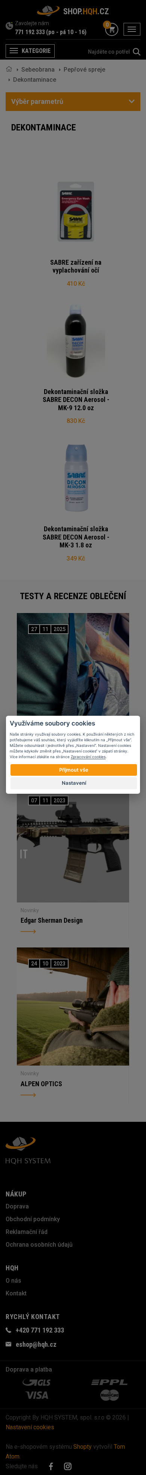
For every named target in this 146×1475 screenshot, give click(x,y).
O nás (13, 1280)
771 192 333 (30, 32)
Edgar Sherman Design (52, 920)
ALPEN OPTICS (41, 1084)
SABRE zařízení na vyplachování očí (75, 266)
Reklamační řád (27, 1231)
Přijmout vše (73, 770)
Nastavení (74, 783)
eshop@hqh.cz (36, 1344)
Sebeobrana (38, 69)
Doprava (17, 1206)
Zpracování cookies (88, 756)
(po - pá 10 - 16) (66, 32)
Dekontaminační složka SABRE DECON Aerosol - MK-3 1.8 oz (76, 537)
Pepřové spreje (84, 69)
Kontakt (16, 1293)
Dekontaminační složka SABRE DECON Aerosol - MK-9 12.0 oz (76, 400)
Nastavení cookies (30, 1427)
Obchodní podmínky (33, 1219)
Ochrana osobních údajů (39, 1244)
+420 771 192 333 (40, 1330)
